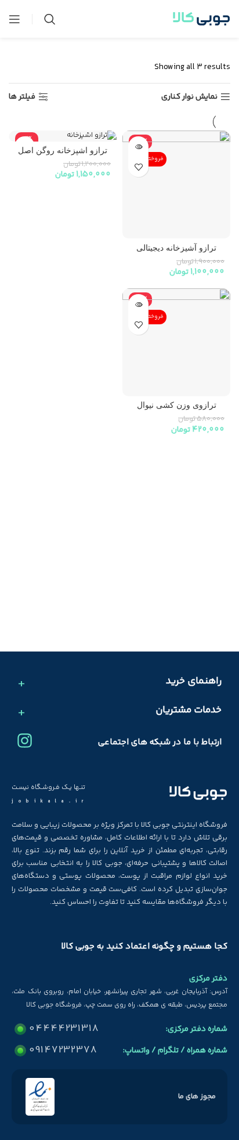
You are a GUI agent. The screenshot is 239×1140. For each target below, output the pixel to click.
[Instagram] (24, 740)
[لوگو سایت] (201, 19)
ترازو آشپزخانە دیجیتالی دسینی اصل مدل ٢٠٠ (176, 252)
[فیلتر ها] (195, 356)
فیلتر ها (22, 97)
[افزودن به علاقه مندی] (138, 167)
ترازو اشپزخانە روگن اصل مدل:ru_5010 (62, 155)
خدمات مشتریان (188, 711)
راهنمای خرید (194, 682)
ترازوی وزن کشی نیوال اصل (176, 409)
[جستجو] (49, 19)
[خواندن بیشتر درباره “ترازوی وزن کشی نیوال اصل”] (138, 304)
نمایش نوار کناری (189, 97)
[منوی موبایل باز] (14, 19)
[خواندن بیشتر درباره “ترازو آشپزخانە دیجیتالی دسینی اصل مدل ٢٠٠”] (138, 146)
